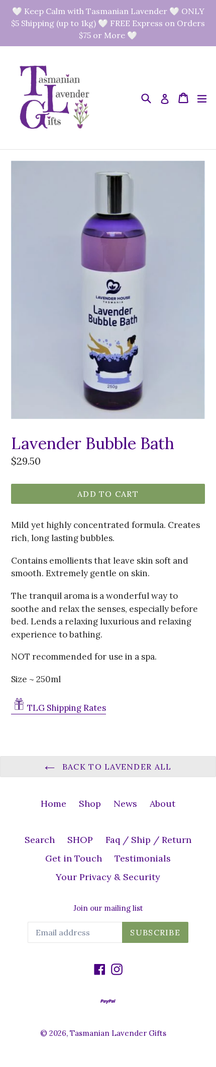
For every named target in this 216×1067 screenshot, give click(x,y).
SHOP (80, 839)
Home (53, 803)
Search (40, 839)
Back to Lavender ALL (116, 767)
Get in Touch (73, 858)
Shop (90, 803)
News (125, 803)
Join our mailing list (108, 908)
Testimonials (143, 858)
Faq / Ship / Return (148, 839)
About (162, 803)
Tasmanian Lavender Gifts (118, 1033)
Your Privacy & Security (108, 877)
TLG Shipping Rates (66, 707)
